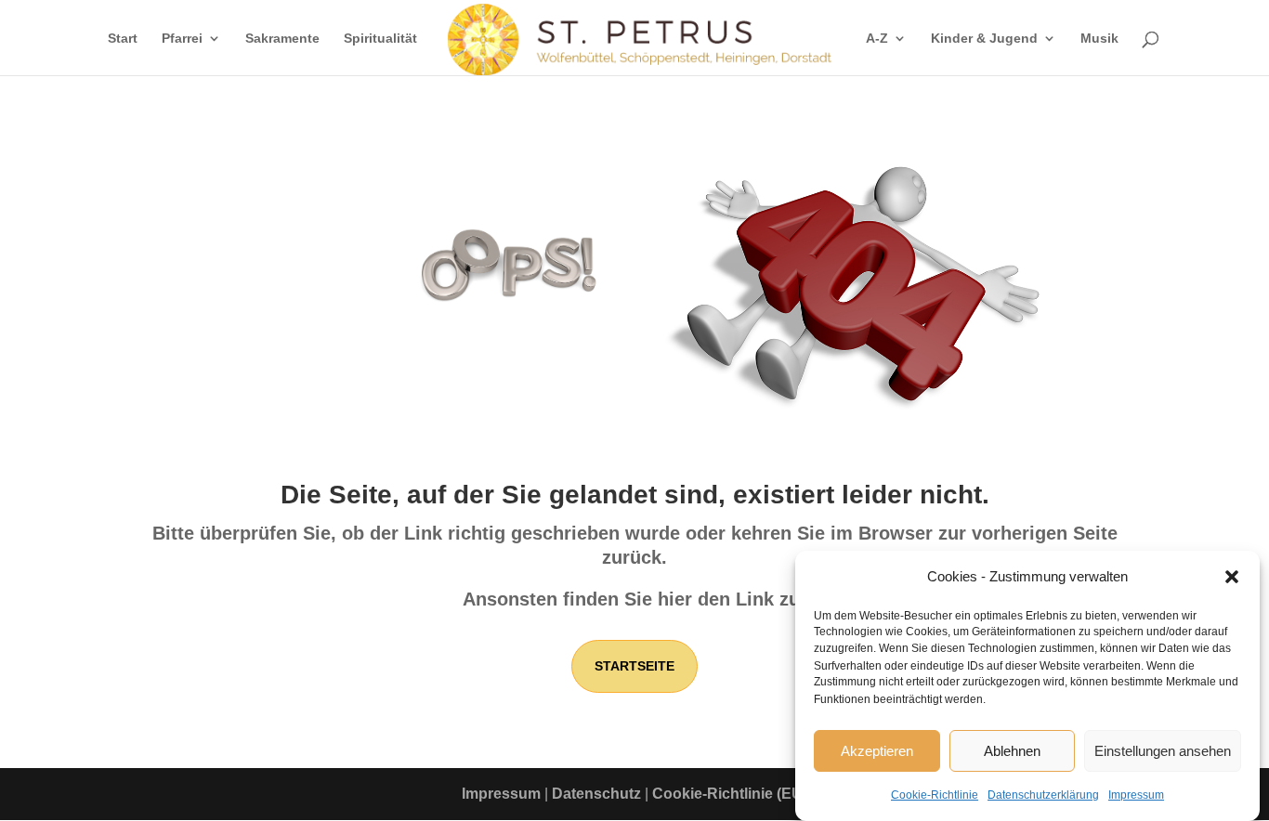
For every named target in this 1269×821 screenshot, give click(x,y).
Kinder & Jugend (984, 39)
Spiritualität (380, 39)
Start (122, 39)
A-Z (877, 39)
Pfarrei (182, 39)
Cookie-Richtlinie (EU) (729, 793)
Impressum (1136, 794)
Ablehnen (1012, 751)
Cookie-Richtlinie (934, 794)
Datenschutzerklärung (1043, 794)
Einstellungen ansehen (1162, 751)
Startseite (634, 665)
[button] (1232, 576)
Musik (1099, 39)
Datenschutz (596, 793)
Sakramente (282, 39)
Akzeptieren (877, 751)
